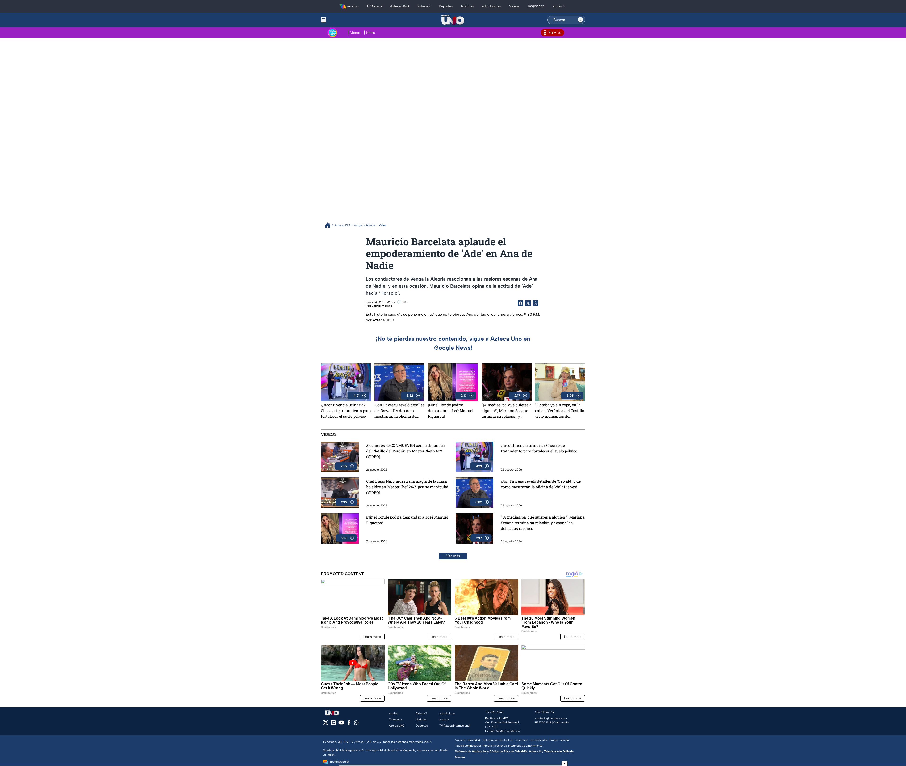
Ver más (453, 556)
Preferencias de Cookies (497, 740)
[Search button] (580, 19)
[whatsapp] (356, 723)
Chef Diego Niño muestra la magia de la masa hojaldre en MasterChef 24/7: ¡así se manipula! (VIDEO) (407, 487)
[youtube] (341, 724)
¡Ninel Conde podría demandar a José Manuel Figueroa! (450, 410)
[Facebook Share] (520, 303)
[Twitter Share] (528, 303)
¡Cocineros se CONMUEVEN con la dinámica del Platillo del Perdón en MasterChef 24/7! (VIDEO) (405, 451)
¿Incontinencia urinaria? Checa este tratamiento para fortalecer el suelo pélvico (346, 410)
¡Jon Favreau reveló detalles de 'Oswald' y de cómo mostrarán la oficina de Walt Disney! (399, 410)
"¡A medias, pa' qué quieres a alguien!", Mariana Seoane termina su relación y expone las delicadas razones (507, 410)
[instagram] (333, 724)
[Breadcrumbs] (329, 225)
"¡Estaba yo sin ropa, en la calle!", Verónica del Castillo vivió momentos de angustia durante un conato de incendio (559, 410)
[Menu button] (340, 19)
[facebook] (349, 724)
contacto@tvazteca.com (551, 718)
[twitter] (326, 724)
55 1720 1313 (543, 722)
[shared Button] (535, 303)
